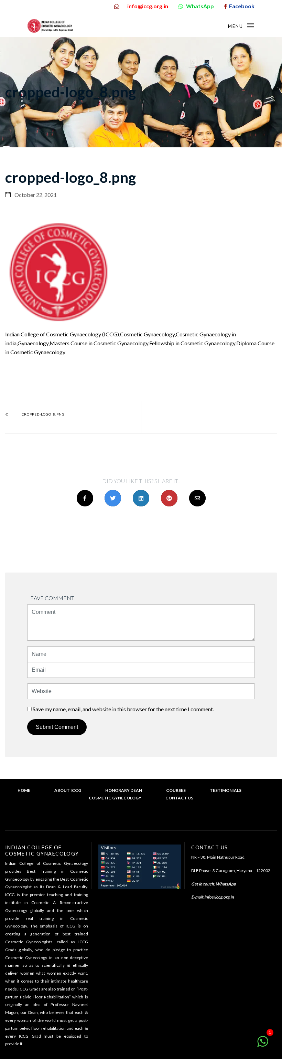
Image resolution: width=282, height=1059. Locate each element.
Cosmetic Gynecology (115, 797)
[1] (262, 1044)
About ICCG (67, 790)
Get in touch (202, 884)
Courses (176, 790)
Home (24, 790)
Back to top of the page (144, 819)
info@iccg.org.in (219, 897)
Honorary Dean (123, 790)
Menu (236, 26)
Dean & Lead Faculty (66, 886)
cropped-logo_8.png (43, 414)
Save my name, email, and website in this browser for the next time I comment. (123, 709)
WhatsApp (226, 884)
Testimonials (225, 790)
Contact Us (179, 797)
